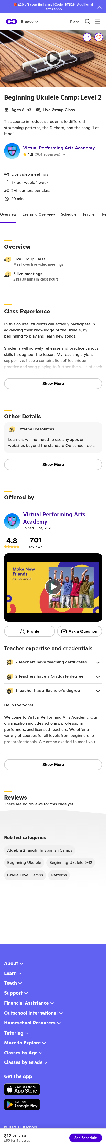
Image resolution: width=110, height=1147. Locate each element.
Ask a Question (83, 631)
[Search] (87, 21)
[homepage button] (11, 21)
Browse (27, 21)
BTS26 (69, 4)
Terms (48, 9)
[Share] (87, 37)
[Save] (98, 37)
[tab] (8, 214)
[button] (53, 662)
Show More (53, 383)
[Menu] (97, 21)
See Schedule (85, 1138)
